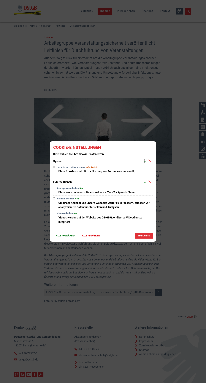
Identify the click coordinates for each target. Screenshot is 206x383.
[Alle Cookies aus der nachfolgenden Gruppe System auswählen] (146, 161)
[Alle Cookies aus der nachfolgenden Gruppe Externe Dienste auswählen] (146, 182)
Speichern (144, 235)
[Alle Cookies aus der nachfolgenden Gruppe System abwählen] (150, 161)
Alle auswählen (65, 235)
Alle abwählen (91, 235)
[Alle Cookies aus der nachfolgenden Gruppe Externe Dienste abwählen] (150, 182)
